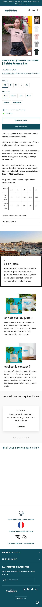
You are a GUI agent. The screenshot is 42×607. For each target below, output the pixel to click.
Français (19, 598)
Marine (6, 102)
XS (5, 85)
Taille (5, 81)
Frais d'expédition (8, 73)
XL (27, 85)
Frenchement (10, 559)
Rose (5, 96)
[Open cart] (37, 602)
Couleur (6, 92)
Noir (29, 96)
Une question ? (9, 222)
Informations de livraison (14, 216)
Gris (21, 96)
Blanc (14, 96)
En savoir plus (11, 552)
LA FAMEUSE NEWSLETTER (16, 567)
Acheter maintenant (21, 126)
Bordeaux (17, 102)
